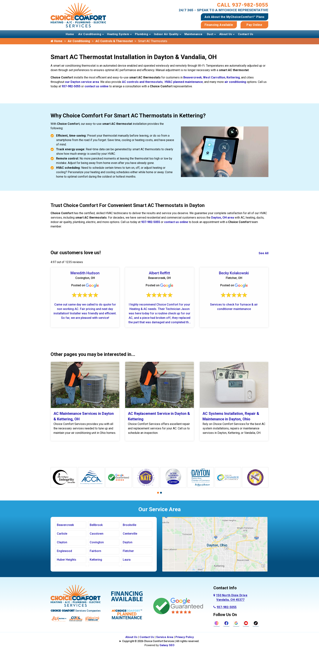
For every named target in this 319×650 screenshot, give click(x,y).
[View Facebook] (226, 623)
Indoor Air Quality (166, 34)
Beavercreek (192, 77)
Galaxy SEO (167, 645)
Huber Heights (66, 559)
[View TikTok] (256, 623)
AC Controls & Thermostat (114, 41)
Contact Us (245, 34)
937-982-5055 (71, 86)
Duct (210, 34)
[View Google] (236, 623)
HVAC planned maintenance (184, 82)
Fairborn (95, 551)
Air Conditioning (89, 34)
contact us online (97, 86)
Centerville (130, 533)
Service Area (164, 637)
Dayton (127, 542)
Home (70, 34)
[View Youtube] (246, 623)
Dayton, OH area (222, 217)
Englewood (64, 551)
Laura (127, 559)
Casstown (96, 533)
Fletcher (128, 551)
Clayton (62, 542)
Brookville (129, 525)
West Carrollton (214, 77)
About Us (225, 34)
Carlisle (62, 533)
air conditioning (235, 82)
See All (263, 253)
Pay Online (254, 25)
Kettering (233, 77)
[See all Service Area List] (214, 544)
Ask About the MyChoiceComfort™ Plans (235, 17)
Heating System (118, 34)
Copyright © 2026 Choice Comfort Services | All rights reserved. (160, 641)
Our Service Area (159, 509)
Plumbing (141, 34)
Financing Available (219, 25)
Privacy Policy (184, 637)
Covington (97, 542)
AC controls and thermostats (142, 82)
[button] (158, 493)
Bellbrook (96, 525)
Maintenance (193, 34)
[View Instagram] (216, 623)
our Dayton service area (82, 82)
